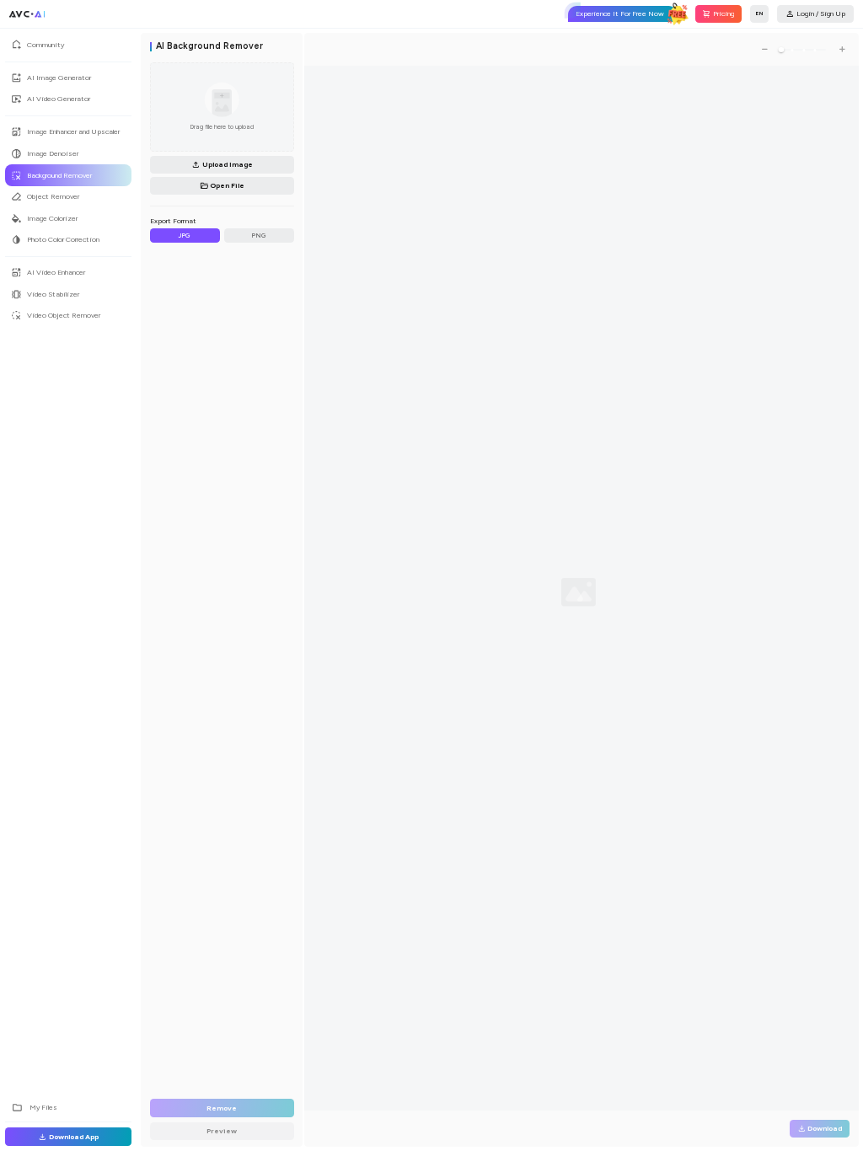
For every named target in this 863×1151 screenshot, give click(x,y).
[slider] (781, 50)
